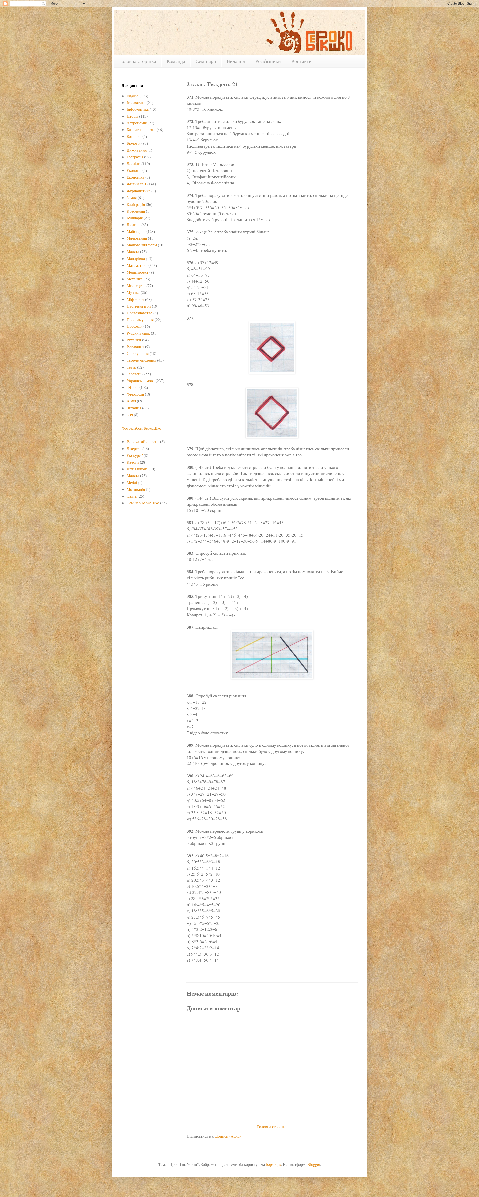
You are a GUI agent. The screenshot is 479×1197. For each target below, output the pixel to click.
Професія (134, 326)
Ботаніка (134, 136)
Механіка (135, 278)
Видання (236, 61)
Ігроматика (136, 102)
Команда (176, 61)
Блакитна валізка (141, 129)
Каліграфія (136, 204)
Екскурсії (135, 455)
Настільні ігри (139, 306)
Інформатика (138, 109)
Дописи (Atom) (228, 1136)
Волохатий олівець (143, 441)
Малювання (137, 238)
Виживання (137, 150)
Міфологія (135, 299)
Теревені (134, 373)
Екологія (134, 170)
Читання (134, 407)
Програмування (140, 319)
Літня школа (137, 468)
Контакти (301, 61)
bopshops (273, 1164)
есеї (130, 414)
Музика (133, 292)
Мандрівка (136, 258)
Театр (131, 367)
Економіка (135, 177)
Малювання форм (142, 244)
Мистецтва (136, 285)
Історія (132, 116)
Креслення (136, 211)
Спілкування (138, 353)
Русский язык (138, 333)
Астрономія (137, 122)
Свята (132, 496)
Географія (135, 156)
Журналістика (138, 190)
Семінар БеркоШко (143, 502)
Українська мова (141, 380)
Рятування (135, 346)
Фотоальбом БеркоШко (141, 428)
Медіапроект (137, 272)
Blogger (313, 1164)
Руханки (134, 339)
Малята (133, 251)
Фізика (132, 387)
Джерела (134, 448)
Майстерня (136, 231)
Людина (133, 224)
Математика (137, 265)
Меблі (132, 482)
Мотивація (136, 489)
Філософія (135, 394)
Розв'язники (268, 61)
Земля (132, 197)
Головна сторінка (137, 61)
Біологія (133, 143)
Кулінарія (135, 217)
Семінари (206, 61)
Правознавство (139, 312)
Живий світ (136, 183)
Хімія (131, 400)
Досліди (133, 163)
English (133, 95)
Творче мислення (141, 360)
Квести (133, 462)
